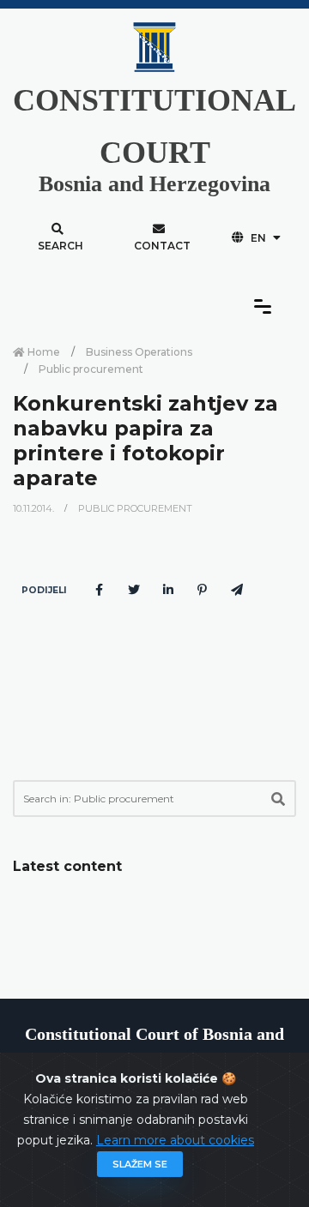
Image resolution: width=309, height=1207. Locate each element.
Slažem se (139, 1164)
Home (42, 351)
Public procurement (91, 369)
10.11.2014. (35, 508)
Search (60, 245)
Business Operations (139, 351)
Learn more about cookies (175, 1140)
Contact (162, 245)
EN (258, 237)
